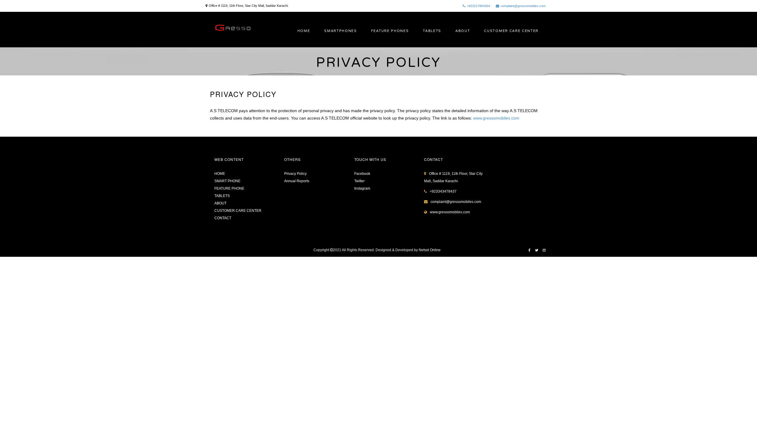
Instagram (362, 188)
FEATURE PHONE (229, 188)
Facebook (362, 174)
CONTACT (222, 218)
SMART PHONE (227, 181)
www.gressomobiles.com (496, 118)
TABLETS (432, 31)
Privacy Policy (295, 174)
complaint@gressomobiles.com (523, 6)
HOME (303, 31)
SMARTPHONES (340, 31)
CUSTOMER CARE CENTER (511, 31)
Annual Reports (296, 181)
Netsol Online (430, 250)
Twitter (359, 181)
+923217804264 (478, 6)
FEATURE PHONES (390, 31)
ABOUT (462, 31)
